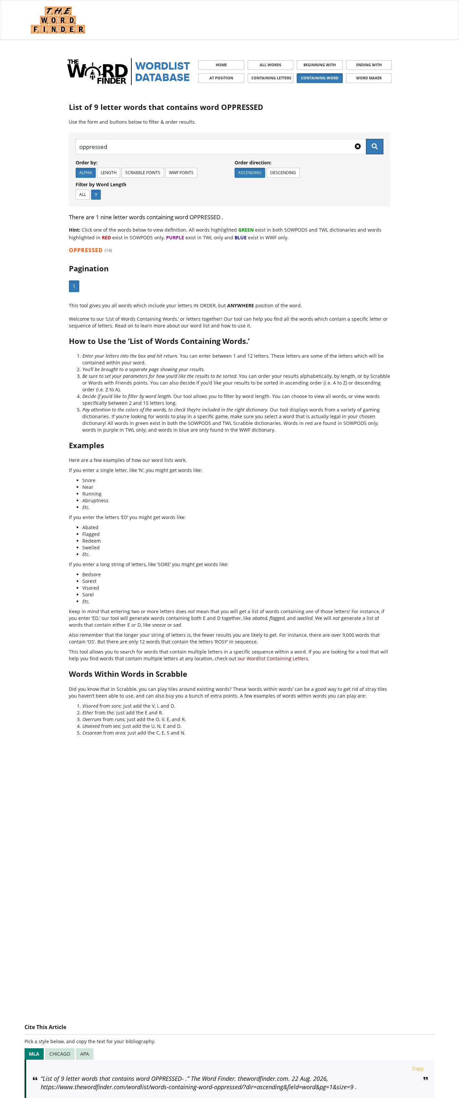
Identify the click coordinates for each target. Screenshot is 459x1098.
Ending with (369, 64)
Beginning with (319, 64)
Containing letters (271, 77)
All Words (270, 64)
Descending (283, 172)
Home (221, 64)
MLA (34, 1054)
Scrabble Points (142, 172)
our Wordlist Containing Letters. (273, 658)
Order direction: (253, 162)
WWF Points (181, 172)
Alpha (85, 172)
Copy (417, 1068)
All (82, 194)
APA (84, 1054)
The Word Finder (57, 20)
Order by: (86, 162)
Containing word (319, 77)
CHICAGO (59, 1054)
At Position (221, 77)
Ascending (249, 172)
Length (109, 172)
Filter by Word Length (101, 184)
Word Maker (369, 77)
